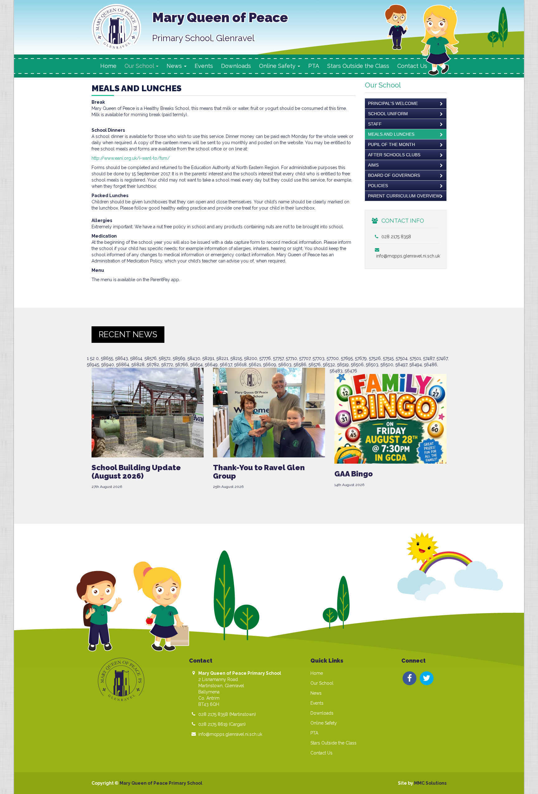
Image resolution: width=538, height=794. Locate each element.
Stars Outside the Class (358, 66)
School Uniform (388, 113)
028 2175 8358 (395, 236)
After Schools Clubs (394, 154)
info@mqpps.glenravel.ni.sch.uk (230, 734)
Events (204, 66)
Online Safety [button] (278, 66)
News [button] (175, 66)
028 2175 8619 (213, 724)
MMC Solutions (430, 783)
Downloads (236, 66)
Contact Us (412, 66)
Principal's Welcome (393, 103)
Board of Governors (394, 175)
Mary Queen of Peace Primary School (161, 783)
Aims (373, 165)
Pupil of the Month (391, 144)
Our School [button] (140, 66)
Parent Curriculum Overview (404, 195)
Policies (378, 185)
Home (108, 66)
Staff (375, 123)
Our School (321, 683)
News (316, 693)
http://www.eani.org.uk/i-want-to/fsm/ (131, 158)
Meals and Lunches (391, 134)
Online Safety (323, 723)
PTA (313, 66)
